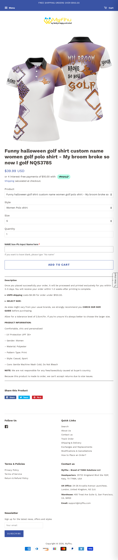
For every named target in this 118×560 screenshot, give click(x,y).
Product (9, 189)
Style (8, 202)
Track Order (67, 439)
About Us (66, 430)
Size (7, 215)
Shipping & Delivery (71, 443)
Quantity (10, 228)
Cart (110, 8)
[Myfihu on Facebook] (6, 427)
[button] (59, 280)
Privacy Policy (12, 470)
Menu (11, 8)
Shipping (9, 181)
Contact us (67, 434)
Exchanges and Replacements (76, 447)
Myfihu (68, 543)
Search (65, 426)
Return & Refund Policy (16, 478)
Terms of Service (13, 474)
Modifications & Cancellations (76, 451)
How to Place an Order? (73, 455)
